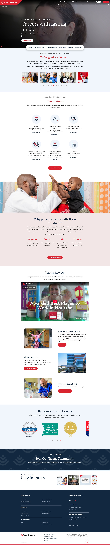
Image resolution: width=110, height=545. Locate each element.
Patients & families (68, 4)
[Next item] (69, 85)
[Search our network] (108, 4)
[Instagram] (73, 525)
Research (89, 4)
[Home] (2, 6)
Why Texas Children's (39, 47)
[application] (55, 301)
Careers (95, 4)
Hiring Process (62, 47)
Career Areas (78, 47)
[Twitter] (75, 525)
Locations (70, 47)
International (102, 4)
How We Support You (52, 47)
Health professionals (79, 4)
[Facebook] (70, 525)
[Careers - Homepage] (11, 2)
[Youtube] (78, 525)
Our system (58, 4)
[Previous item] (41, 85)
